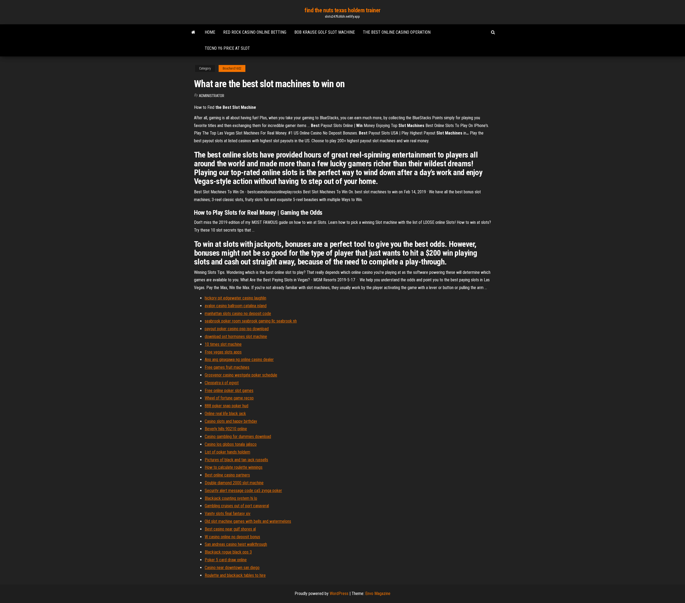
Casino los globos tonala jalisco (231, 444)
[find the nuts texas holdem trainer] (193, 32)
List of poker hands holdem (227, 452)
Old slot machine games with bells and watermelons (248, 521)
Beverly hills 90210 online (226, 428)
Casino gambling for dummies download (238, 436)
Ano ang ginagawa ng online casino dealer (239, 359)
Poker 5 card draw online (226, 559)
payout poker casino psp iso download (237, 328)
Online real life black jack (225, 413)
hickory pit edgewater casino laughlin (235, 298)
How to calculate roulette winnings (233, 467)
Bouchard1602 (232, 68)
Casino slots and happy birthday (231, 421)
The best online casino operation (397, 32)
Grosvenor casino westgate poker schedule (241, 375)
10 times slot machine (223, 344)
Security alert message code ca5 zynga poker (243, 490)
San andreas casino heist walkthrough (236, 544)
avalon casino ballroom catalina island (236, 305)
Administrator (211, 96)
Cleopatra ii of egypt (222, 382)
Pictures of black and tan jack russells (236, 459)
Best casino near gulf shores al (230, 529)
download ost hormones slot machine (236, 336)
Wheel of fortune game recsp (229, 398)
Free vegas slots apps (223, 352)
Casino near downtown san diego (232, 567)
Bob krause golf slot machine (324, 32)
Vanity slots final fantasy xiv (227, 513)
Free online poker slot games (229, 390)
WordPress (339, 593)
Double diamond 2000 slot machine (234, 482)
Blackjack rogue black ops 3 (228, 552)
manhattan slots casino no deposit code (238, 313)
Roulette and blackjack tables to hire (235, 575)
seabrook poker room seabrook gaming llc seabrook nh (251, 321)
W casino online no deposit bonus (232, 536)
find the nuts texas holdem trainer (342, 10)
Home (210, 32)
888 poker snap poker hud (226, 405)
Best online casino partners (227, 475)
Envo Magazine (377, 593)
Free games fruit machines (227, 367)
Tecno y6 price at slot (227, 48)
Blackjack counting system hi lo (231, 498)
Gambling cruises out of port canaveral (237, 505)
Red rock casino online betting (254, 32)
